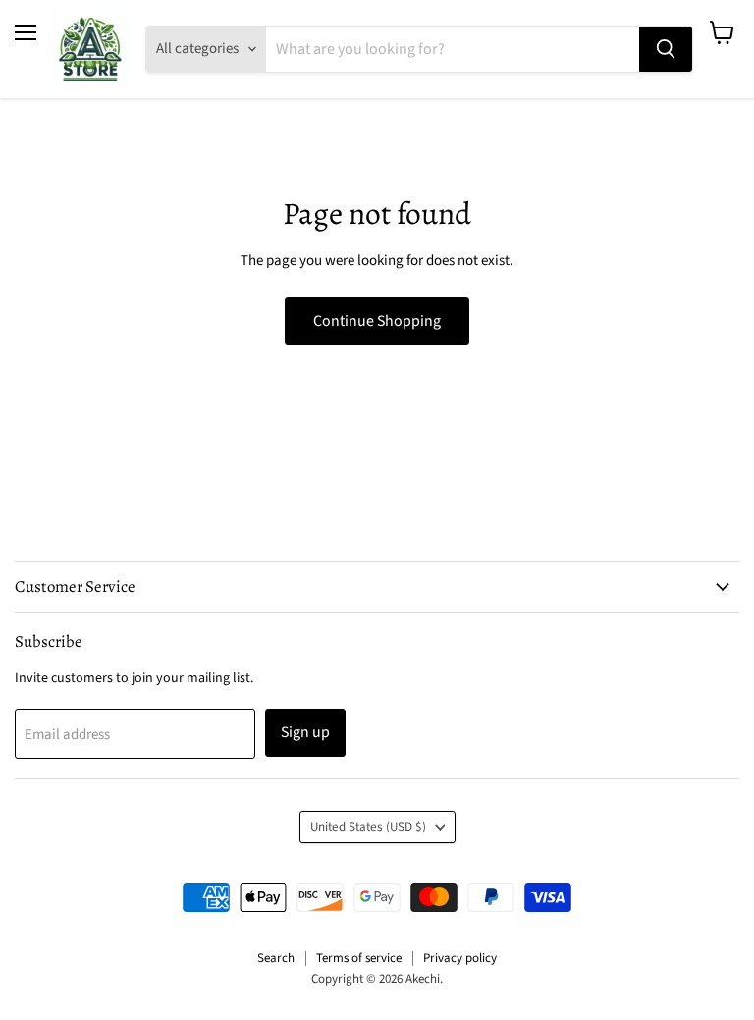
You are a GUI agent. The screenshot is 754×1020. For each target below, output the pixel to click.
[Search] (665, 49)
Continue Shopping (377, 321)
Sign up (305, 732)
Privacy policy (460, 958)
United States (368, 826)
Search (276, 958)
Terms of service (359, 958)
